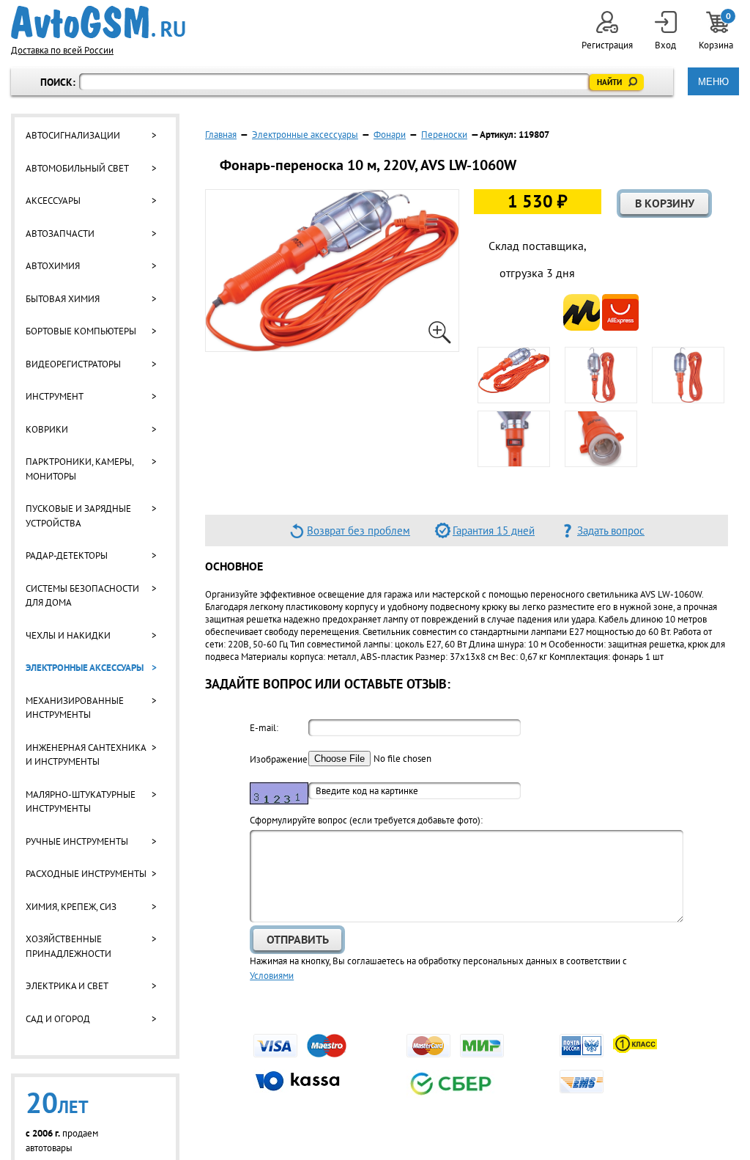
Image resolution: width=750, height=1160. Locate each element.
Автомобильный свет (77, 168)
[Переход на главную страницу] (98, 22)
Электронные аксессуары (85, 667)
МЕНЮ (713, 81)
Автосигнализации (73, 135)
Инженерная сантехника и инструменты (86, 754)
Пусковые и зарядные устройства (78, 515)
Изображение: (279, 759)
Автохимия (53, 266)
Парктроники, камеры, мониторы (79, 468)
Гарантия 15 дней (494, 530)
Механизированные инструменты (75, 708)
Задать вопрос (611, 530)
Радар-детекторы (67, 555)
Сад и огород (58, 1019)
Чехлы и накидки (68, 635)
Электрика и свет (67, 986)
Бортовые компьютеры (81, 331)
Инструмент (54, 396)
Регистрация (607, 45)
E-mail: (264, 728)
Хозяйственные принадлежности (68, 946)
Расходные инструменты (86, 873)
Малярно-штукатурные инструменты (80, 801)
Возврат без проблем (358, 530)
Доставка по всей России (62, 50)
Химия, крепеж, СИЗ (71, 906)
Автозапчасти (60, 233)
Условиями (272, 975)
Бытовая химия (63, 299)
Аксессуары (53, 200)
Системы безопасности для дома (82, 595)
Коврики (47, 429)
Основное (234, 566)
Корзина (717, 31)
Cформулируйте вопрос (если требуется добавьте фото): (366, 820)
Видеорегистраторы (73, 364)
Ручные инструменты (77, 841)
